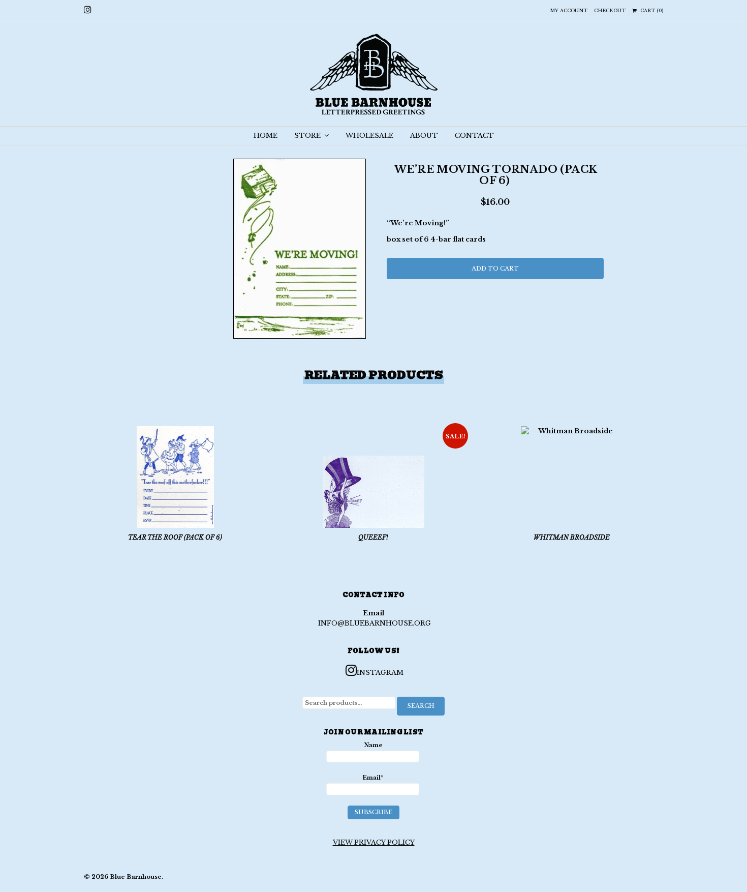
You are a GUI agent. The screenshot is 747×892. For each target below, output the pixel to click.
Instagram (380, 672)
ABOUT (424, 135)
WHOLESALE (369, 135)
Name (373, 745)
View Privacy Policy (374, 842)
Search (421, 705)
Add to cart (495, 268)
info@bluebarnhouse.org (374, 623)
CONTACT (474, 135)
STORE (308, 135)
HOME (265, 135)
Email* (372, 777)
